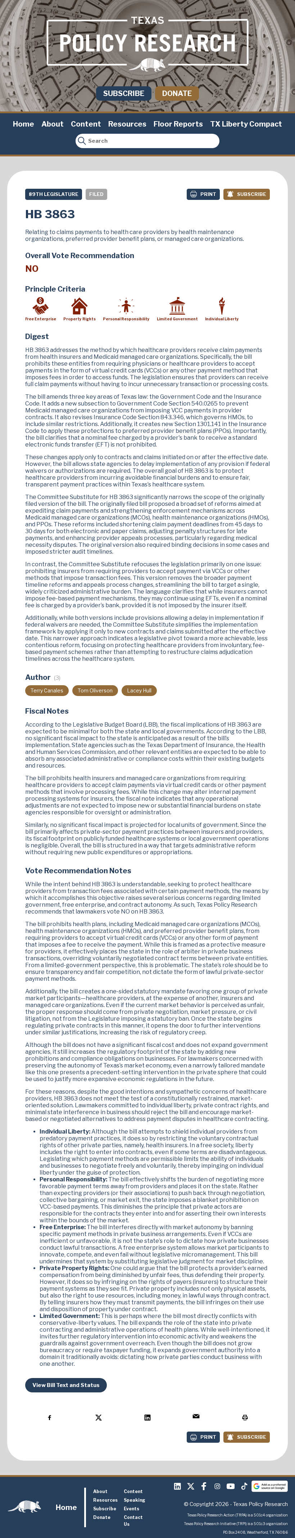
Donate (177, 93)
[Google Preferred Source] (269, 1486)
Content (86, 124)
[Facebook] (204, 1486)
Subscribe (123, 93)
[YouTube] (230, 1486)
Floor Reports (178, 124)
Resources (127, 124)
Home (23, 124)
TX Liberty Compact (246, 124)
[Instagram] (217, 1486)
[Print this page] (245, 1417)
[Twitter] (190, 1486)
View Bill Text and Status (66, 1385)
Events (131, 1508)
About (52, 124)
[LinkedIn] (177, 1486)
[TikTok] (244, 1486)
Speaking (134, 1500)
